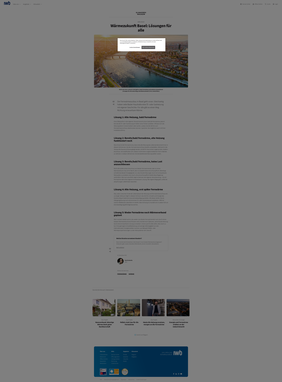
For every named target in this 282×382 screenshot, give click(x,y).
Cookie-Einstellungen (134, 47)
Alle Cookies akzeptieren (148, 47)
